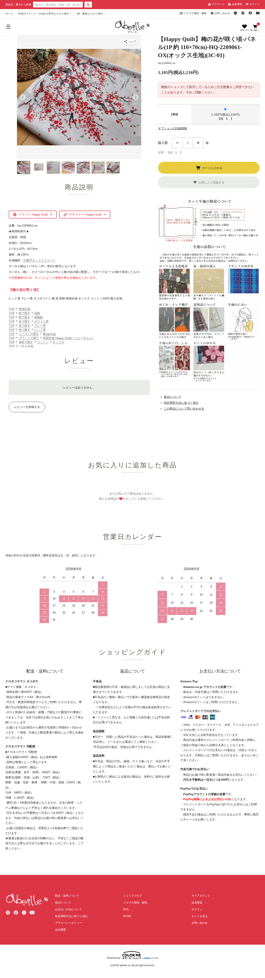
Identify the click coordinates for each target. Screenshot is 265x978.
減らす (177, 143)
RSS (126, 909)
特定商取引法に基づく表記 (181, 402)
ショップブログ (132, 895)
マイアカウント (201, 895)
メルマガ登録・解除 (195, 13)
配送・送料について (67, 895)
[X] (235, 13)
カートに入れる (212, 168)
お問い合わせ (222, 13)
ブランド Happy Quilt (33, 214)
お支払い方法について (68, 909)
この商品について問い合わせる (184, 408)
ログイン (254, 4)
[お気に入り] (244, 28)
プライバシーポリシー (68, 922)
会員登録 (237, 4)
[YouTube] (258, 13)
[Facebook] (250, 13)
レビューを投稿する (27, 407)
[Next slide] (135, 97)
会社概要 (60, 929)
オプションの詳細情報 (172, 128)
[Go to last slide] (23, 97)
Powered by (113, 957)
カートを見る (200, 916)
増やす (198, 143)
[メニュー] (8, 26)
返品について (172, 396)
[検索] (88, 4)
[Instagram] (243, 13)
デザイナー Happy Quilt (85, 214)
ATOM (127, 916)
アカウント (218, 4)
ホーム (9, 13)
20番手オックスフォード (39, 260)
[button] (23, 167)
